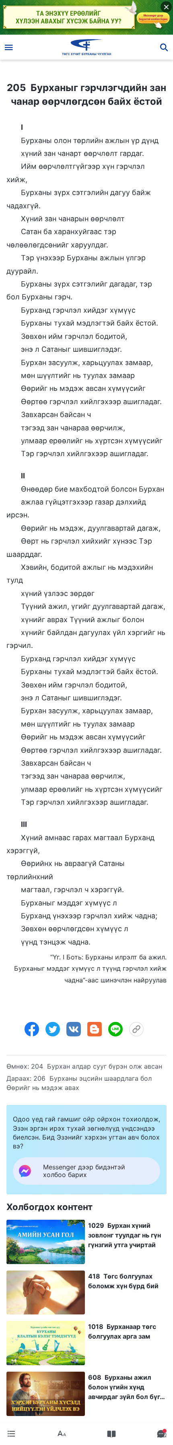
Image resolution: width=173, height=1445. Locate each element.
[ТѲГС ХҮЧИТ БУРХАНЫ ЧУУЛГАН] (87, 47)
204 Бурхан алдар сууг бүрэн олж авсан (96, 1066)
